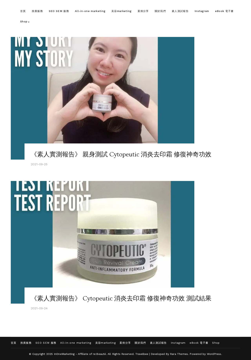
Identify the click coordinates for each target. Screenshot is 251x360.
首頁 (23, 11)
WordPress (214, 353)
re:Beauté (99, 353)
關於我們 (160, 11)
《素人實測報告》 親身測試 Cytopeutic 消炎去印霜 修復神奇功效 (121, 154)
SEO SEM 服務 (59, 11)
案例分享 (143, 11)
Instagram (202, 11)
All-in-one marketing (90, 11)
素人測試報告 (180, 11)
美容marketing (121, 11)
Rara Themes (179, 353)
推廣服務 (37, 11)
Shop (23, 21)
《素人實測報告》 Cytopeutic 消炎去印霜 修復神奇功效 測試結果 (121, 298)
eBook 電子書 (224, 11)
